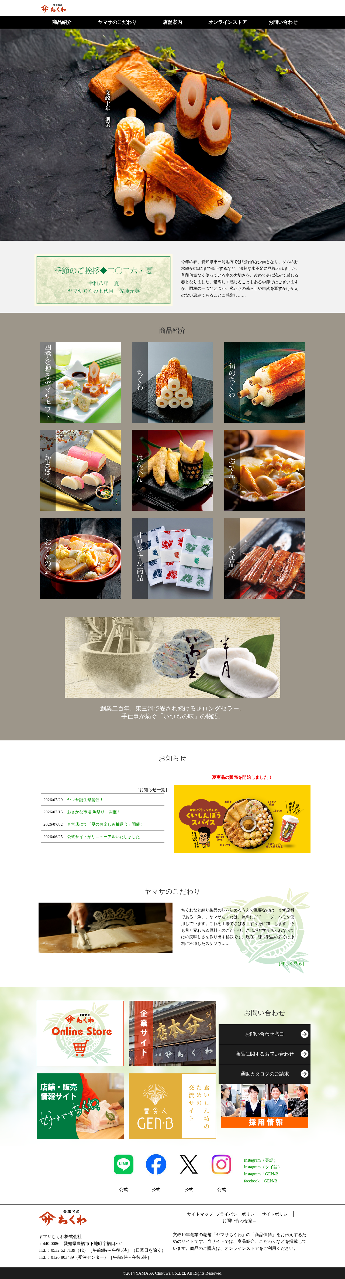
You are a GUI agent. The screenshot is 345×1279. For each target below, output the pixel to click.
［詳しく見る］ (291, 963)
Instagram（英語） (261, 1160)
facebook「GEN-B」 (263, 1181)
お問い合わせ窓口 (239, 1220)
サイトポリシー (277, 1214)
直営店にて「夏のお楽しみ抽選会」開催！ (105, 824)
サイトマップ (200, 1214)
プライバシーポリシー (237, 1214)
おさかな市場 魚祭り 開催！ (94, 812)
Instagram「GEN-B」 (263, 1174)
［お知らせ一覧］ (152, 789)
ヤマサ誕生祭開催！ (85, 800)
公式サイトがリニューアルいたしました (103, 837)
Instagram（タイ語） (263, 1167)
